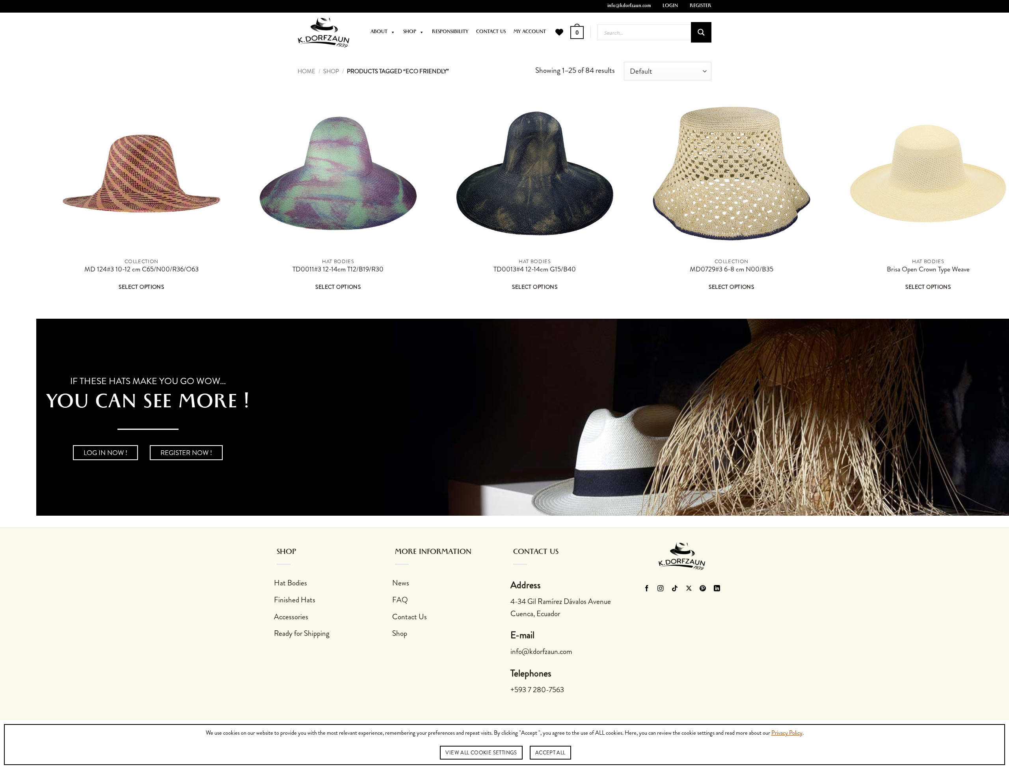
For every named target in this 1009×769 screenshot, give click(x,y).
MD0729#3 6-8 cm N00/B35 (731, 269)
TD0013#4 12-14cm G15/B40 (534, 269)
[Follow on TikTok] (674, 589)
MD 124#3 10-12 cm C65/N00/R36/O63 (141, 269)
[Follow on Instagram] (660, 589)
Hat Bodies (290, 583)
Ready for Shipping (302, 633)
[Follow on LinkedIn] (717, 589)
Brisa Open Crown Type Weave (928, 269)
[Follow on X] (689, 589)
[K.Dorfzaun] (324, 33)
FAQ (400, 599)
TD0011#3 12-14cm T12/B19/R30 (337, 269)
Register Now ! (186, 452)
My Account (530, 32)
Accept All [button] (550, 752)
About (378, 32)
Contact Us (491, 32)
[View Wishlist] (559, 32)
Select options (141, 287)
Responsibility (450, 32)
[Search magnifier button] (701, 32)
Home (306, 71)
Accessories (291, 616)
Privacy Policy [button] (786, 733)
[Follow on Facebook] (646, 589)
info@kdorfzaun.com (629, 6)
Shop (409, 32)
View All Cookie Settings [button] (481, 752)
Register (700, 6)
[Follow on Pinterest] (702, 589)
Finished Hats (294, 599)
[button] (577, 32)
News (400, 583)
